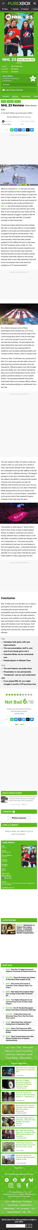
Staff (19, 1048)
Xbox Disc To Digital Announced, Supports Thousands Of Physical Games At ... (21, 971)
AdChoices (30, 1194)
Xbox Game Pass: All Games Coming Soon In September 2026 (18, 1023)
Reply (25, 804)
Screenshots (26, 96)
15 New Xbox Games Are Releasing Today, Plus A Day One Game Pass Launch (19, 1016)
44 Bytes (22, 1194)
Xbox (3, 101)
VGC (32, 1208)
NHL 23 (18, 59)
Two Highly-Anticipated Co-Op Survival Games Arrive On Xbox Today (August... (19, 1002)
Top (7, 1048)
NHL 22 (18, 189)
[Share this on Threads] (28, 129)
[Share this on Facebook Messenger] (32, 129)
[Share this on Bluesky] (16, 129)
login (29, 831)
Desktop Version (25, 1058)
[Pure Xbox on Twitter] (23, 1180)
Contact (18, 1051)
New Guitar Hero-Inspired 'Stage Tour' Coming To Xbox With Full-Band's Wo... (20, 994)
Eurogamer (25, 1208)
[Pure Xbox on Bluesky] (31, 1180)
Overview (5, 96)
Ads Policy (21, 1054)
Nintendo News (9, 1208)
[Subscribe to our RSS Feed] (6, 1180)
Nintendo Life (16, 1202)
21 (13, 933)
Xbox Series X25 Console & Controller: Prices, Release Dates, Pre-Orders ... (19, 985)
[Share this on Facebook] (20, 129)
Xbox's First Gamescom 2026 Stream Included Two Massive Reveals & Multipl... (20, 1030)
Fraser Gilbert (6, 124)
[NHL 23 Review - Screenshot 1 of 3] (19, 174)
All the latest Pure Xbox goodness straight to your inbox (19, 1221)
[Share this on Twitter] (24, 129)
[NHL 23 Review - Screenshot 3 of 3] (19, 513)
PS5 (6, 856)
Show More (18, 1168)
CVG (24, 1212)
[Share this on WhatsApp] (12, 129)
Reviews (15, 96)
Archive (29, 1054)
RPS (29, 1212)
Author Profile (15, 804)
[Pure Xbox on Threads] (19, 1186)
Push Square (27, 1202)
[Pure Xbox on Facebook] (27, 1186)
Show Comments (20, 818)
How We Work (28, 1048)
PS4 (3, 856)
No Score (6, 85)
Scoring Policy (19, 714)
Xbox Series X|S (16, 66)
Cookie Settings (12, 1058)
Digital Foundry (25, 1205)
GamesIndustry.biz (14, 1212)
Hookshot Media (17, 1192)
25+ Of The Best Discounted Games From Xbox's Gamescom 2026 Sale (21, 1009)
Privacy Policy (28, 1051)
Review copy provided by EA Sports (19, 709)
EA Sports (4, 861)
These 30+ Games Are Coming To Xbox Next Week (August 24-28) (20, 978)
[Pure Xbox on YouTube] (15, 1180)
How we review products (19, 711)
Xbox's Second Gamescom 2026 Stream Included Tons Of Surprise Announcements (20, 1038)
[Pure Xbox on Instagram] (10, 1186)
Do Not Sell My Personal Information (19, 1196)
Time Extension (12, 1205)
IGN (18, 1208)
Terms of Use (10, 1054)
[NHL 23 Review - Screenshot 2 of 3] (19, 314)
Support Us (9, 1051)
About (13, 1048)
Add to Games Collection (14, 90)
